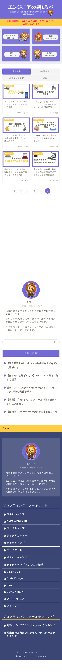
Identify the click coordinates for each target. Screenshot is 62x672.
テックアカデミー (17, 535)
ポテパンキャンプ (17, 557)
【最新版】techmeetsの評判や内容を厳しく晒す (32, 414)
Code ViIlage (15, 578)
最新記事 (16, 71)
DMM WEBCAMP (17, 521)
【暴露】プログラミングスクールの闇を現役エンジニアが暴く (32, 401)
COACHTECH (15, 591)
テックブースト (16, 550)
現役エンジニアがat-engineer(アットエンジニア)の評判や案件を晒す (32, 389)
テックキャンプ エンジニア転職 (25, 564)
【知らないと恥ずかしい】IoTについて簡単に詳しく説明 (33, 377)
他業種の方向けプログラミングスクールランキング (31, 634)
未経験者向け (45, 71)
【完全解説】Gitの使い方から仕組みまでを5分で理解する (32, 365)
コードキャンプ (16, 528)
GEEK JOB (14, 571)
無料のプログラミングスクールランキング (31, 625)
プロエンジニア (16, 598)
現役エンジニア (16, 78)
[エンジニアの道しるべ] (31, 16)
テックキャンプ (16, 542)
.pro (9, 585)
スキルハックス (16, 514)
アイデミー (13, 605)
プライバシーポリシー (28, 652)
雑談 (45, 78)
